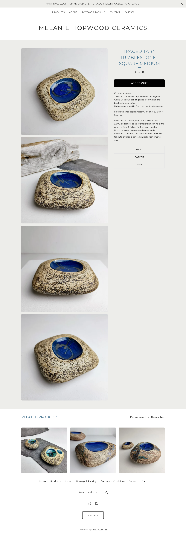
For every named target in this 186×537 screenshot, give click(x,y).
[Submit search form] (106, 492)
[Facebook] (96, 503)
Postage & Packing (93, 12)
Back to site (93, 515)
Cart (144, 481)
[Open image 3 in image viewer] (64, 269)
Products (58, 12)
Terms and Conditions (113, 481)
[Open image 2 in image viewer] (64, 180)
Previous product (138, 417)
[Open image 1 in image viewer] (64, 91)
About (73, 12)
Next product (157, 417)
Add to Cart (139, 83)
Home (42, 481)
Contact (114, 12)
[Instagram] (89, 503)
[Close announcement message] (181, 4)
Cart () (129, 12)
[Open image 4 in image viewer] (64, 357)
